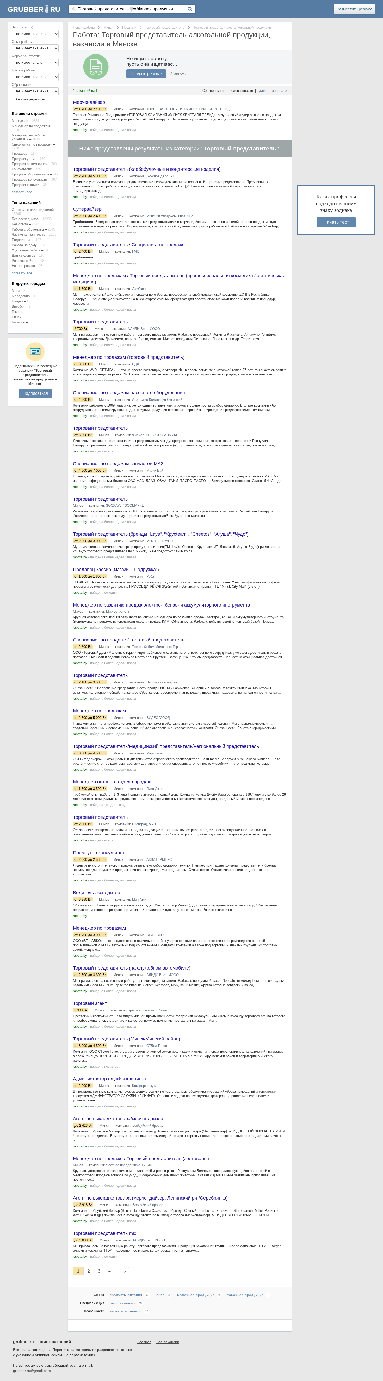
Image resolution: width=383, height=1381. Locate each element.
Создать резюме (146, 73)
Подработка (21, 240)
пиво (161, 1295)
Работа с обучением (28, 229)
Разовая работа (24, 261)
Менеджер (20, 121)
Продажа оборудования (30, 174)
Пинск (16, 317)
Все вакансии (167, 1342)
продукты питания (127, 1295)
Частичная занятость (28, 235)
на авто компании (126, 1311)
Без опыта (20, 224)
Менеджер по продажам (31, 126)
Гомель (17, 312)
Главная (144, 1342)
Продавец (19, 153)
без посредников (30, 99)
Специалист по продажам (32, 144)
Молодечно (21, 296)
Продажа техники (25, 185)
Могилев (18, 291)
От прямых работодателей (33, 210)
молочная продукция (196, 1295)
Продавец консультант (29, 179)
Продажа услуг (24, 159)
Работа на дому (24, 245)
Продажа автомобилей (29, 164)
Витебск (18, 306)
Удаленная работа (26, 250)
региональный (123, 1303)
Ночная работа (23, 266)
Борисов (18, 322)
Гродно (17, 301)
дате (262, 91)
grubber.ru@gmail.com (32, 1370)
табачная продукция (246, 1295)
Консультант (22, 169)
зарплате (279, 91)
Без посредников (25, 219)
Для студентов (23, 255)
